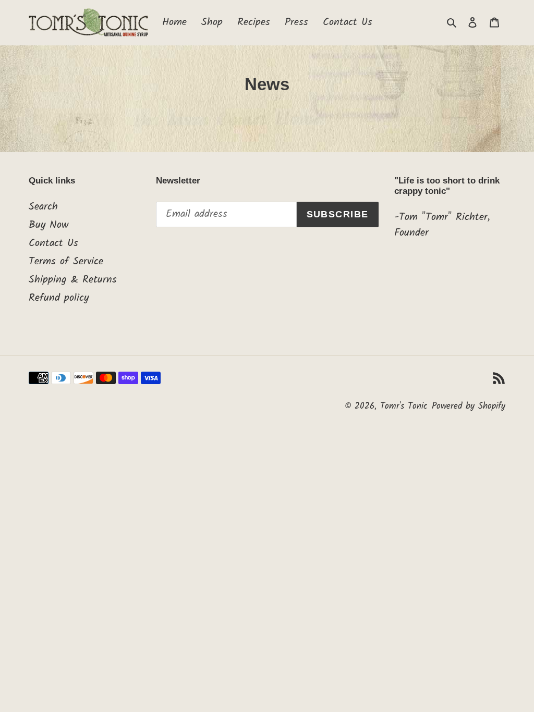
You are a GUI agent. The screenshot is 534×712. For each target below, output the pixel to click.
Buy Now (48, 225)
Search (43, 207)
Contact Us (53, 243)
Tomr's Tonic (404, 406)
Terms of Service (66, 261)
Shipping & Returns (73, 280)
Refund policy (59, 298)
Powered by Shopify (468, 406)
